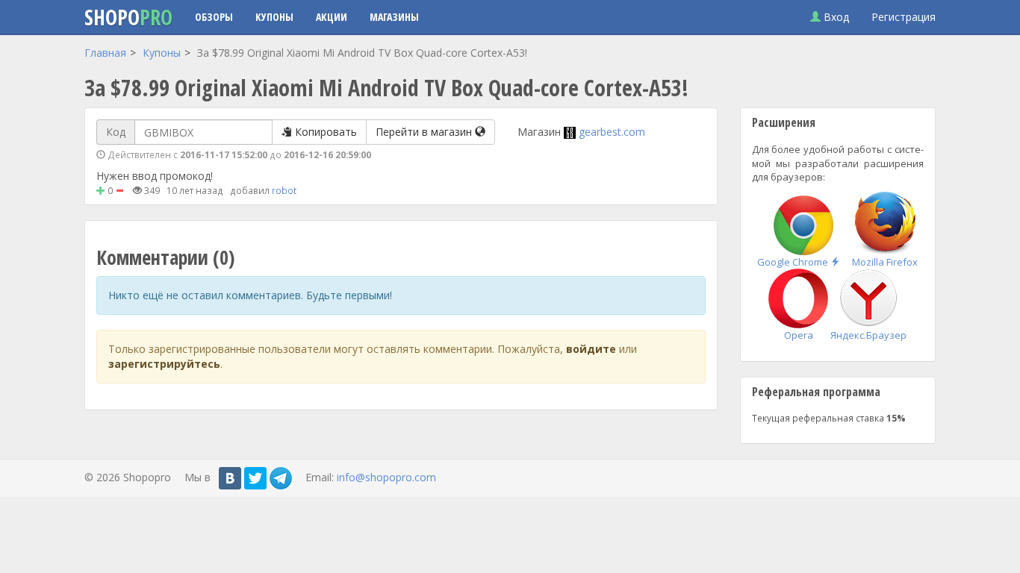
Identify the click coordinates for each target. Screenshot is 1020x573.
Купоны (274, 17)
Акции (331, 17)
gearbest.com (612, 132)
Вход (835, 17)
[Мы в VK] (230, 478)
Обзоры (214, 17)
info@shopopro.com (386, 477)
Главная (105, 53)
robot (284, 190)
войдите (591, 349)
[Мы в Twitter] (255, 478)
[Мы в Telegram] (281, 478)
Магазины (394, 17)
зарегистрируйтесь (164, 364)
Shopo (128, 17)
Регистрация (903, 17)
